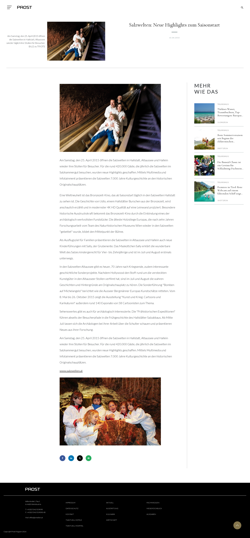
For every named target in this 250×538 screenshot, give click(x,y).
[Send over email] (88, 458)
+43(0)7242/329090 (35, 509)
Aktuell (110, 503)
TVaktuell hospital (74, 526)
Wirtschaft (111, 520)
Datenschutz (72, 508)
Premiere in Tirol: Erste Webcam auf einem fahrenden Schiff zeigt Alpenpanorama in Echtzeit (229, 190)
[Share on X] (80, 458)
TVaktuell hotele (74, 520)
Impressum (70, 503)
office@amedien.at (36, 517)
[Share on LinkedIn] (71, 458)
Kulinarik (110, 514)
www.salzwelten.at (71, 370)
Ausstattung (112, 508)
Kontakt (70, 514)
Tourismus (223, 104)
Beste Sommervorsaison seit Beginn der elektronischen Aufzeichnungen (230, 138)
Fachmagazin (153, 503)
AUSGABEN (151, 514)
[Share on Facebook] (62, 458)
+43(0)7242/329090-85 (36, 512)
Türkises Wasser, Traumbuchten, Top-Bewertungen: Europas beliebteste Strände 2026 (230, 112)
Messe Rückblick (154, 508)
